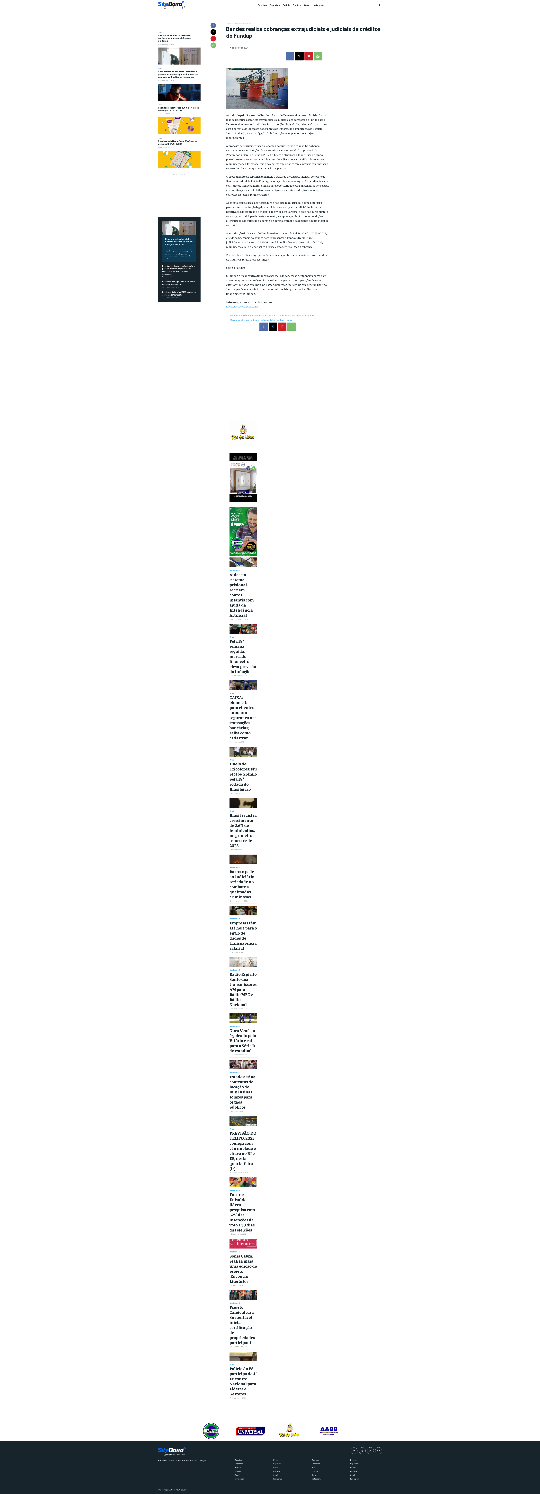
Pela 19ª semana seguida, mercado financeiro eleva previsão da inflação (243, 656)
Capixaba (244, 315)
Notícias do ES (268, 319)
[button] (379, 5)
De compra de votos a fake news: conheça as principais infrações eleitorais (175, 38)
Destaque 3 (235, 867)
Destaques (236, 24)
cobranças (255, 315)
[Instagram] (362, 1450)
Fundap (311, 315)
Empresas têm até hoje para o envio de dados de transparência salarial (243, 935)
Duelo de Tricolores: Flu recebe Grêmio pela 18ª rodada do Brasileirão (243, 776)
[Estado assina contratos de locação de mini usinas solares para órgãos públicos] (243, 1064)
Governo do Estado (239, 319)
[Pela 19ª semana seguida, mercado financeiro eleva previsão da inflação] (243, 629)
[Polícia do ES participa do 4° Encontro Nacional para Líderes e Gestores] (243, 1356)
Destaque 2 (247, 24)
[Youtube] (378, 1450)
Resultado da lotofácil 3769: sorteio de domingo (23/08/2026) (178, 109)
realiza (289, 319)
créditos (266, 315)
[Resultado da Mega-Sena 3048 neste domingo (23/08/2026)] (179, 159)
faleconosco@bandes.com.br (243, 306)
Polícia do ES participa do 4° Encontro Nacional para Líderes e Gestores (243, 1381)
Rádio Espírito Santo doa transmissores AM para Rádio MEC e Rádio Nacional (243, 989)
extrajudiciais (299, 315)
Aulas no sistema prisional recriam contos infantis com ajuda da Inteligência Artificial (242, 595)
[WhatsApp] (213, 45)
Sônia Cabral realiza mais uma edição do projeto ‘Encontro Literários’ (243, 1268)
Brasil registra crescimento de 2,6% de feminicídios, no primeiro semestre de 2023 (243, 830)
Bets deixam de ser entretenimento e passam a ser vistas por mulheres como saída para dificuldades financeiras (178, 74)
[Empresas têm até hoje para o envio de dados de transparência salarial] (243, 910)
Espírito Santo (283, 315)
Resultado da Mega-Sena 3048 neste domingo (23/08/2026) (177, 142)
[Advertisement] (179, 193)
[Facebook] (213, 25)
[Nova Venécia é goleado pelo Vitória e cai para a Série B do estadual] (243, 1018)
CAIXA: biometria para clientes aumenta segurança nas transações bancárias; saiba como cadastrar (243, 717)
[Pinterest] (213, 38)
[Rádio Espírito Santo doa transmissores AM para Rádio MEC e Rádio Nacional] (243, 962)
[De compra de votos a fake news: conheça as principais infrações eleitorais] (179, 56)
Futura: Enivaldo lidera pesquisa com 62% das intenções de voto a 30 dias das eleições (242, 1212)
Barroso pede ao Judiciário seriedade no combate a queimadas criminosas (242, 884)
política (280, 319)
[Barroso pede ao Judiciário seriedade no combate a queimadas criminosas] (243, 859)
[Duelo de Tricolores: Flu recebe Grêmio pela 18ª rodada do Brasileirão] (243, 752)
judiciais (255, 319)
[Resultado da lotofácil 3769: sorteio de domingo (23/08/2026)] (179, 125)
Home (228, 24)
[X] (213, 32)
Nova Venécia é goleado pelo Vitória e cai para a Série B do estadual (243, 1040)
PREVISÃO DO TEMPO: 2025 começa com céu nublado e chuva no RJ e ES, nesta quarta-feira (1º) (243, 1150)
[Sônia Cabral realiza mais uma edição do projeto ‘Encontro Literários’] (243, 1244)
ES (273, 315)
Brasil (160, 32)
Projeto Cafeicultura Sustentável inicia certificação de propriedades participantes (242, 1324)
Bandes (234, 315)
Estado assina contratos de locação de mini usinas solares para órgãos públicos (243, 1092)
